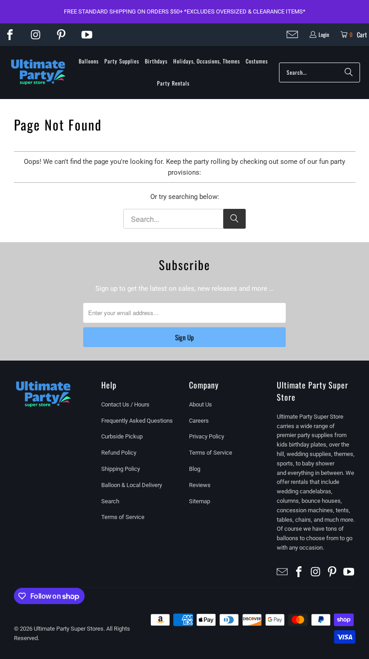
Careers (199, 420)
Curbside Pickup (122, 436)
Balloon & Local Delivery (131, 485)
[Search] (349, 72)
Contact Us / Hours (125, 404)
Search (110, 501)
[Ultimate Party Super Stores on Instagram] (35, 34)
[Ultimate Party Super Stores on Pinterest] (61, 34)
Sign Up (184, 337)
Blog (194, 468)
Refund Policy (118, 452)
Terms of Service (122, 517)
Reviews (200, 485)
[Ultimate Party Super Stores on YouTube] (87, 34)
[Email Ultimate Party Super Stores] (292, 34)
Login (324, 34)
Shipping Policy (120, 468)
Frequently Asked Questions (137, 420)
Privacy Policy (206, 436)
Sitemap (199, 501)
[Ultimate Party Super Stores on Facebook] (10, 34)
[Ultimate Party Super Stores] (38, 72)
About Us (200, 404)
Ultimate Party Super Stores (69, 628)
